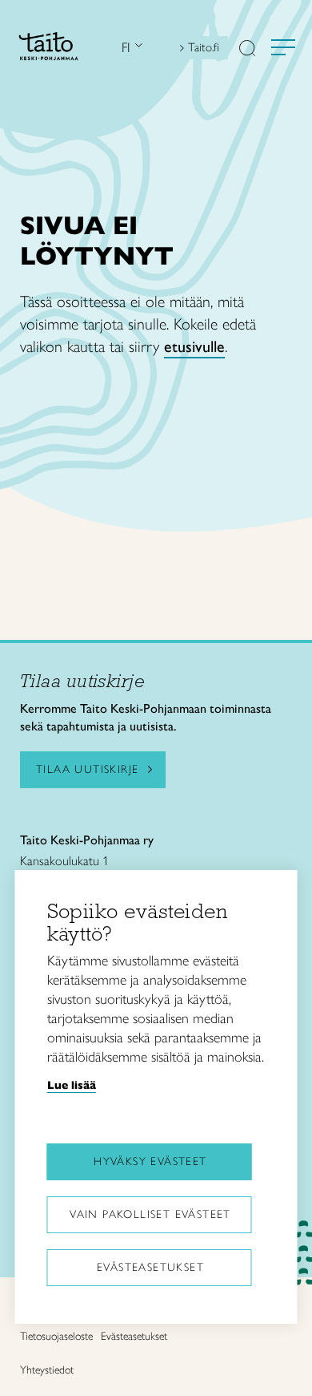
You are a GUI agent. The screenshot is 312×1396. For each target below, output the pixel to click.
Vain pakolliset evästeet (150, 1214)
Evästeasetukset (150, 1267)
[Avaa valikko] (283, 47)
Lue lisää (71, 1085)
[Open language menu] (136, 47)
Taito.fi (203, 47)
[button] (247, 49)
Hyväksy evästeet (150, 1161)
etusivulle (194, 346)
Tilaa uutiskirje (87, 769)
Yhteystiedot (47, 1370)
